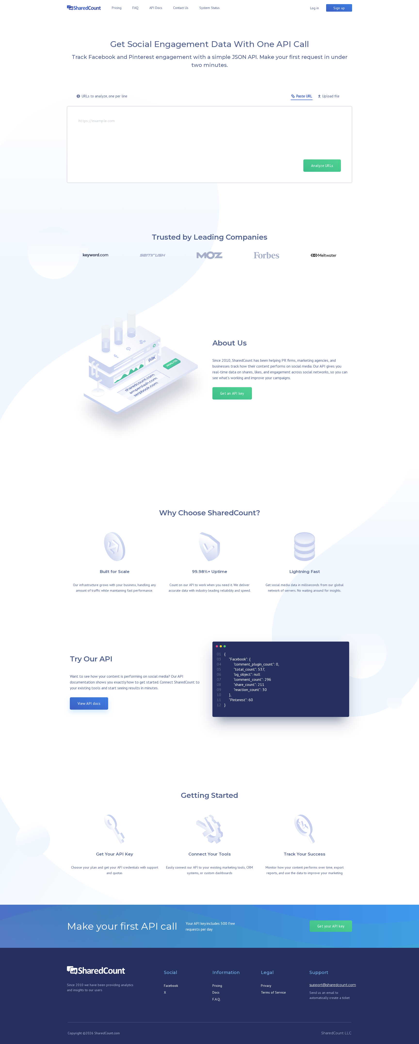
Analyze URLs (322, 165)
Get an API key (232, 393)
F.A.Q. (216, 999)
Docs (215, 992)
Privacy (266, 985)
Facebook (171, 985)
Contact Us (180, 8)
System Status (209, 8)
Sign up (339, 8)
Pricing (116, 8)
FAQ (135, 8)
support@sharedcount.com (332, 985)
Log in (314, 8)
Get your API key (330, 926)
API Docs (155, 8)
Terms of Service (273, 992)
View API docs (89, 703)
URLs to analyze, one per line (104, 96)
